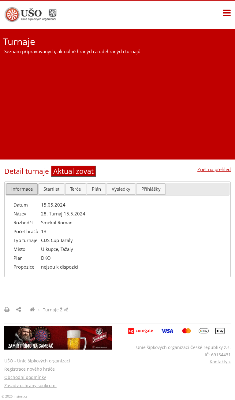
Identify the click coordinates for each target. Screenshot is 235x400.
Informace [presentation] (22, 189)
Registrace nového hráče (29, 369)
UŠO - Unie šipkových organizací (37, 361)
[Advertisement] (117, 104)
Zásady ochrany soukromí (30, 385)
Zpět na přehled (214, 169)
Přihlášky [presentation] (151, 189)
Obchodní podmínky (25, 377)
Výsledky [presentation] (121, 189)
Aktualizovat (73, 171)
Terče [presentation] (75, 189)
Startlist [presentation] (51, 189)
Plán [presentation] (96, 189)
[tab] (21, 189)
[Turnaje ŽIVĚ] (32, 310)
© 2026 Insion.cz (14, 396)
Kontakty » (220, 362)
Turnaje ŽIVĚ (56, 310)
